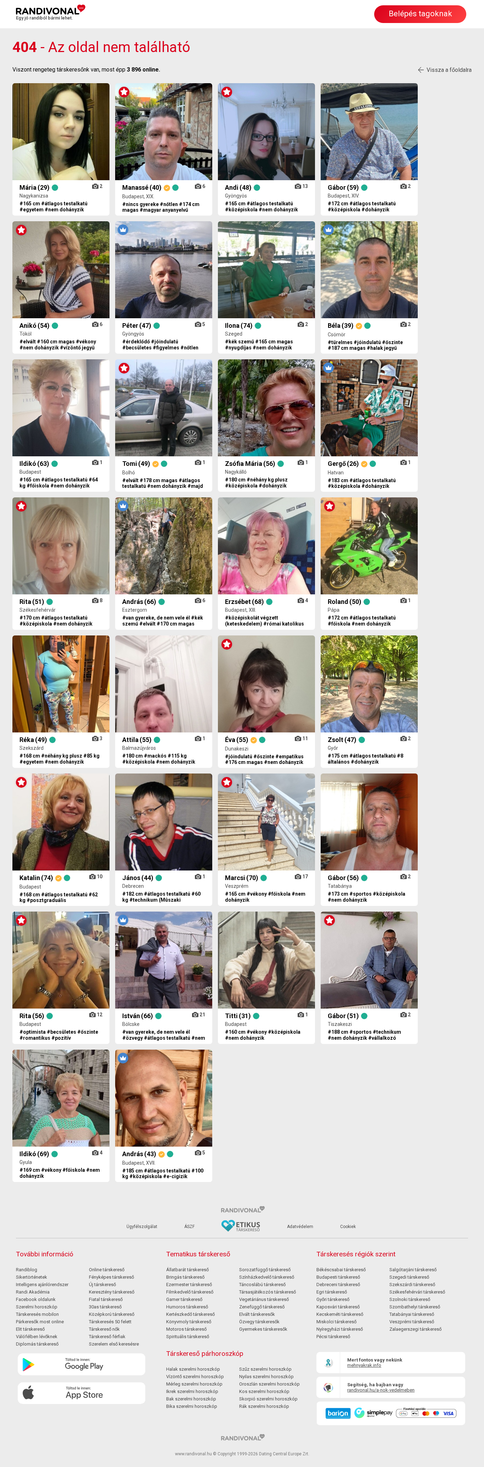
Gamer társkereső (184, 1299)
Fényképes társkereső (111, 1277)
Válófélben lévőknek (36, 1336)
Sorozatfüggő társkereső (265, 1269)
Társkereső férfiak (107, 1336)
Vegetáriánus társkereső (264, 1299)
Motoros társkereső (186, 1329)
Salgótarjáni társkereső (413, 1269)
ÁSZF (189, 1226)
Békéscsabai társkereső (341, 1269)
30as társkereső (105, 1306)
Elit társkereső (30, 1329)
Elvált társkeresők (257, 1314)
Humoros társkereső (187, 1306)
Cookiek (348, 1226)
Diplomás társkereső (37, 1344)
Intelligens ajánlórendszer (42, 1284)
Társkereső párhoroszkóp (204, 1353)
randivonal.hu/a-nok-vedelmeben (381, 1390)
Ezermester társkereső (189, 1284)
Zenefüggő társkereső (262, 1306)
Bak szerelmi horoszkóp (191, 1399)
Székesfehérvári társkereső (417, 1292)
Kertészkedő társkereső (190, 1314)
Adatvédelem (300, 1226)
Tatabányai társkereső (411, 1314)
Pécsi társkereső (333, 1336)
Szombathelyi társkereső (414, 1306)
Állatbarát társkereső (187, 1269)
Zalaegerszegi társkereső (415, 1329)
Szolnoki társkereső (409, 1299)
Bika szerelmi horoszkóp (191, 1406)
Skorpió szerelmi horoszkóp (268, 1399)
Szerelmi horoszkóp (36, 1306)
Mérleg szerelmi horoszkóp (194, 1384)
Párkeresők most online (40, 1321)
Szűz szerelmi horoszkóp (265, 1369)
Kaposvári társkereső (338, 1306)
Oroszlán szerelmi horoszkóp (269, 1384)
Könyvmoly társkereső (188, 1321)
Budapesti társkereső (338, 1277)
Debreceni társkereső (338, 1284)
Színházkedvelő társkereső (266, 1277)
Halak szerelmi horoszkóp (193, 1369)
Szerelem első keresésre (114, 1344)
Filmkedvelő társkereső (189, 1292)
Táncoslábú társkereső (262, 1284)
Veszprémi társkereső (411, 1321)
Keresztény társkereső (111, 1292)
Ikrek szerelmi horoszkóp (192, 1391)
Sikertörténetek (31, 1277)
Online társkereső (106, 1269)
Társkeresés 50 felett (110, 1321)
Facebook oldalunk (36, 1299)
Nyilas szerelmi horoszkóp (266, 1376)
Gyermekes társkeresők (263, 1329)
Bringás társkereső (185, 1277)
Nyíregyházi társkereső (339, 1329)
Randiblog (26, 1269)
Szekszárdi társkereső (412, 1284)
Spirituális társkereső (187, 1336)
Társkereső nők (104, 1329)
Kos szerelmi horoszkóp (264, 1391)
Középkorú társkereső (111, 1314)
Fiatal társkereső (106, 1299)
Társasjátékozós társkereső (267, 1292)
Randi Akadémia (33, 1292)
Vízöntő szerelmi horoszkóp (195, 1376)
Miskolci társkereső (336, 1321)
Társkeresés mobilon (37, 1314)
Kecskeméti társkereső (339, 1314)
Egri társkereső (331, 1292)
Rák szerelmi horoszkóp (264, 1406)
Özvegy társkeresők (259, 1321)
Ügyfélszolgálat (141, 1226)
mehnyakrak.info (364, 1365)
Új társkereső (102, 1284)
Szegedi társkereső (409, 1277)
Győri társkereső (332, 1299)
